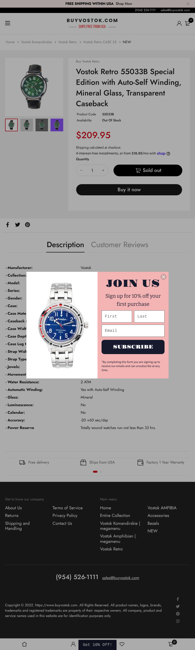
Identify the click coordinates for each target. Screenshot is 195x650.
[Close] (163, 277)
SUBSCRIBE (133, 347)
